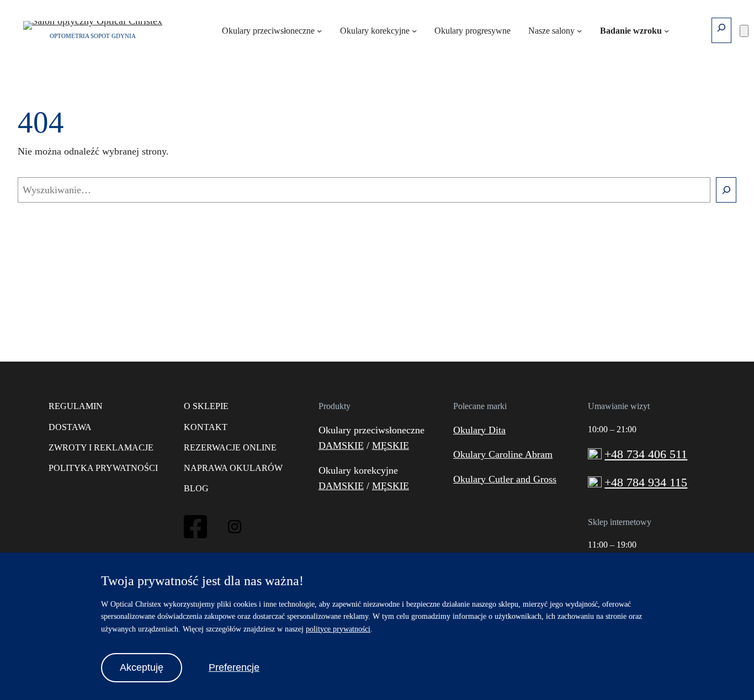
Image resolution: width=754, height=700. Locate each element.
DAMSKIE (341, 445)
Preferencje (234, 667)
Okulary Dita (479, 430)
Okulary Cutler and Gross (504, 479)
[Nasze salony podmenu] (579, 30)
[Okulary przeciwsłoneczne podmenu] (319, 30)
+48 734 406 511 (645, 454)
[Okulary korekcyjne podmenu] (414, 30)
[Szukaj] (726, 190)
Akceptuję (141, 667)
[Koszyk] (744, 31)
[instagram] (235, 529)
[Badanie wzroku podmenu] (666, 30)
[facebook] (195, 536)
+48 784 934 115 (645, 482)
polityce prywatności (338, 629)
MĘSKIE (390, 445)
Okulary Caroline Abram (503, 454)
